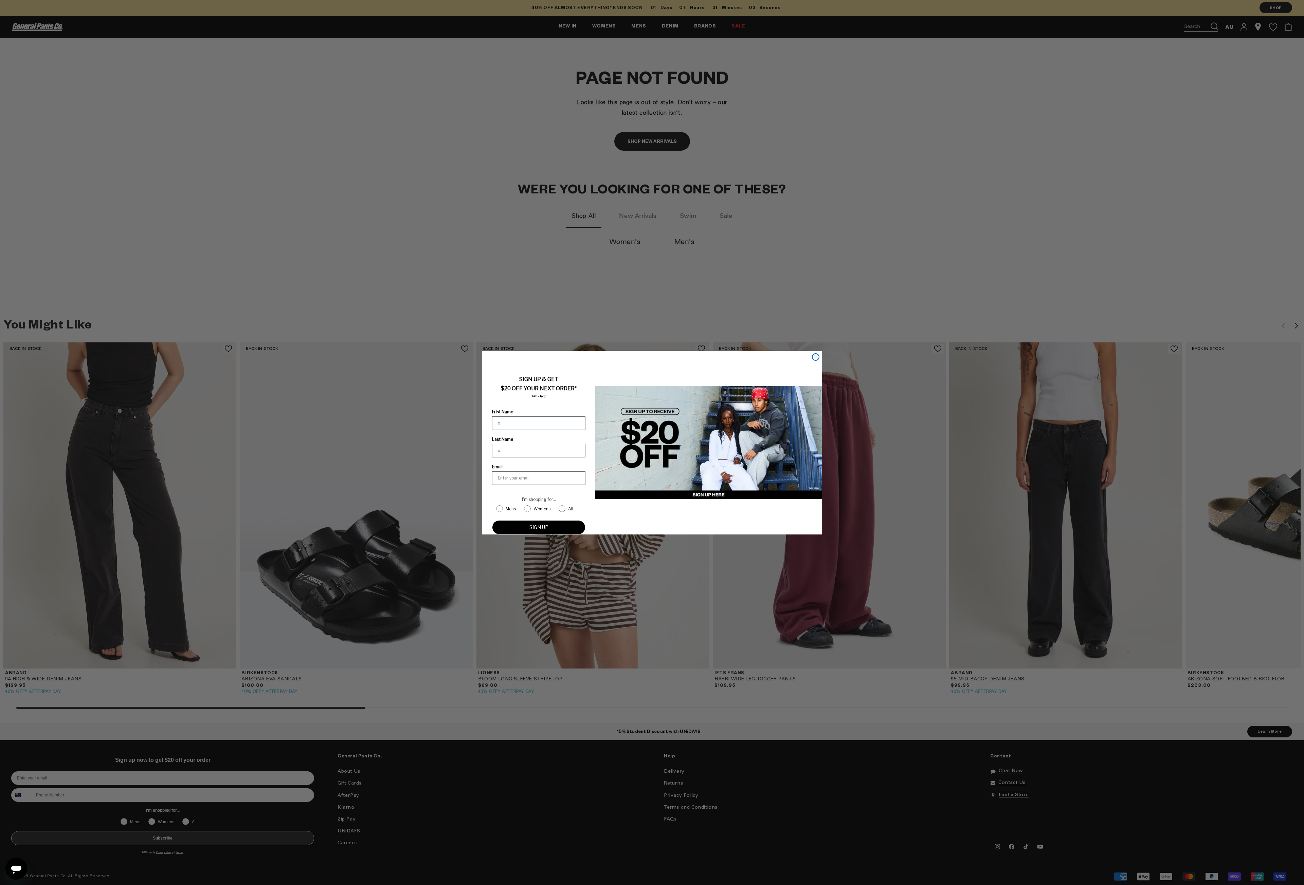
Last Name (502, 439)
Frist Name (502, 411)
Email (497, 466)
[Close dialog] (815, 357)
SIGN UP (538, 527)
